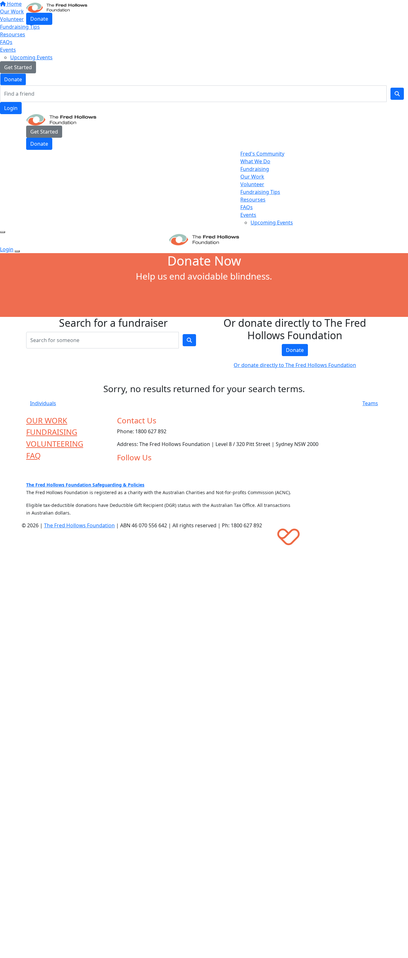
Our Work (252, 176)
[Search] (397, 94)
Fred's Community (262, 153)
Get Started (18, 67)
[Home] (56, 7)
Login (11, 108)
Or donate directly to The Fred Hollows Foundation (295, 365)
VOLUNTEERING (54, 443)
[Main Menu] (2, 232)
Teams (370, 403)
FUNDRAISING (51, 432)
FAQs (6, 42)
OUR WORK (46, 420)
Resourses (12, 34)
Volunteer (252, 184)
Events (8, 49)
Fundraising (254, 168)
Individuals (43, 403)
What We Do (255, 161)
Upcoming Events (31, 57)
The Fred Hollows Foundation (79, 525)
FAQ (33, 455)
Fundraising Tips (260, 191)
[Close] (17, 251)
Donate (13, 79)
